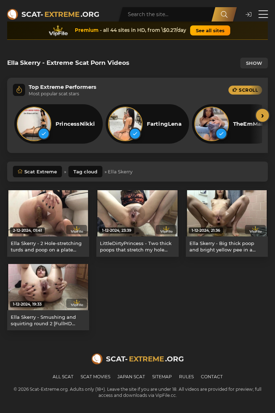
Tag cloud (85, 171)
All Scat (63, 376)
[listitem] (58, 124)
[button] (248, 14)
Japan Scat (131, 376)
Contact (212, 376)
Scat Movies (95, 376)
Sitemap (162, 376)
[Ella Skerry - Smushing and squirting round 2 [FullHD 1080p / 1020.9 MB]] (48, 287)
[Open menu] (263, 14)
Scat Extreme (40, 171)
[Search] (224, 14)
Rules (186, 376)
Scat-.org (60, 14)
